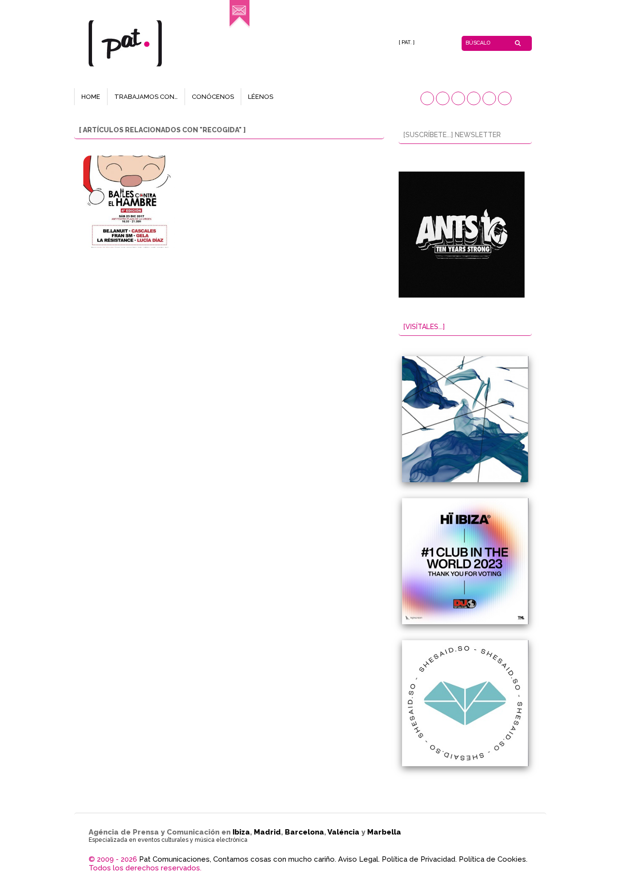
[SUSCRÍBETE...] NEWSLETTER (452, 135)
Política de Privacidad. (419, 859)
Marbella (384, 832)
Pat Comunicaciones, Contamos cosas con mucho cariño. (237, 859)
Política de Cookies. (493, 859)
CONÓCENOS (213, 96)
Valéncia (343, 832)
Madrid (267, 832)
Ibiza (241, 832)
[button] (427, 98)
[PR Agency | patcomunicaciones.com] (239, 27)
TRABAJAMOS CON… (146, 96)
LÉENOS (260, 96)
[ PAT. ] (407, 42)
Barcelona (304, 832)
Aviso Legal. (359, 859)
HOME (90, 96)
